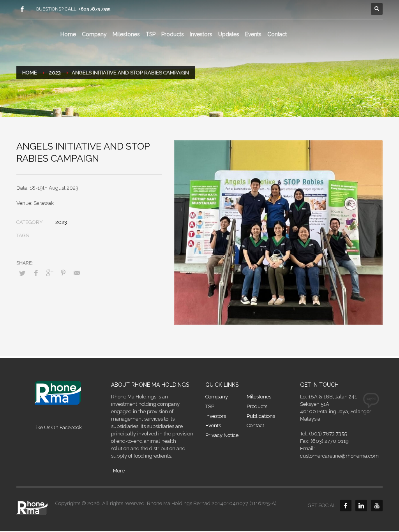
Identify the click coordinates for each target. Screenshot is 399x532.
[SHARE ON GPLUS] (49, 273)
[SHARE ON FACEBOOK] (36, 273)
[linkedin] (361, 505)
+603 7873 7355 (94, 9)
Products (257, 406)
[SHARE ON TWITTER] (22, 273)
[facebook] (22, 9)
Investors (215, 416)
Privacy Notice (221, 435)
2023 (61, 222)
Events (213, 425)
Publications (261, 416)
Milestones (259, 397)
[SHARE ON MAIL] (77, 273)
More (119, 471)
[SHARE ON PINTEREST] (63, 273)
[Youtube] (377, 505)
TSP (209, 406)
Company (216, 397)
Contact (255, 425)
